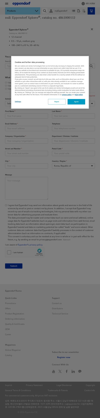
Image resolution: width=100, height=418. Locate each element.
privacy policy (66, 95)
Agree (76, 102)
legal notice (79, 95)
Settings (18, 101)
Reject (56, 102)
